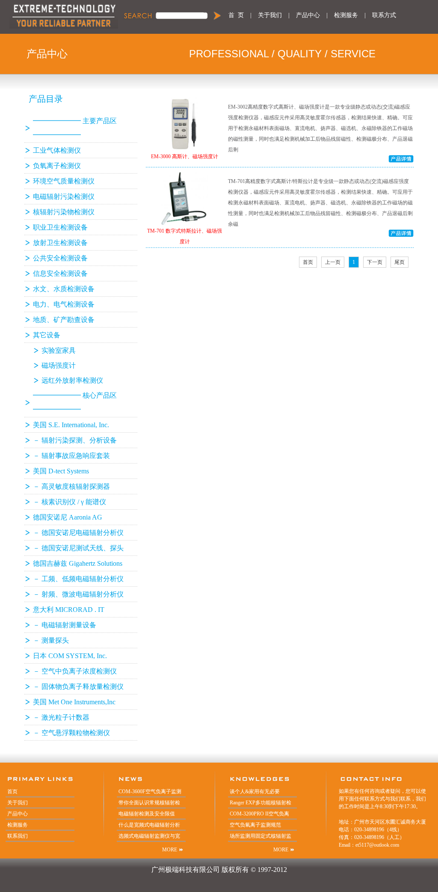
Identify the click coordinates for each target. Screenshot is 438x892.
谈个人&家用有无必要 (255, 792)
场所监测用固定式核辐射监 (260, 836)
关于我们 (270, 15)
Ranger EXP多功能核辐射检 (260, 803)
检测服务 (346, 15)
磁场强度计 (58, 365)
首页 (12, 792)
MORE (169, 850)
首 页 (236, 15)
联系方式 (384, 15)
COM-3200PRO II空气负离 (259, 814)
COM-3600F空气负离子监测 (149, 792)
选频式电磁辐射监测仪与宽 (149, 836)
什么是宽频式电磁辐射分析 (149, 825)
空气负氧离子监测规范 (255, 825)
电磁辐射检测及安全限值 (146, 814)
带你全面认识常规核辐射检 (149, 803)
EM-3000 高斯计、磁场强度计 (184, 156)
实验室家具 (58, 350)
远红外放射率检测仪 (72, 380)
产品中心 (308, 15)
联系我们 (17, 836)
